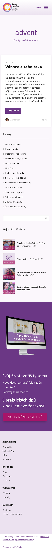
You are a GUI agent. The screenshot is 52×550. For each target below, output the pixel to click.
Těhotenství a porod (14, 192)
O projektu (7, 447)
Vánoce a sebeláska (23, 67)
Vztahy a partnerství (14, 197)
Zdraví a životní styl (13, 202)
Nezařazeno (10, 168)
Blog (5, 472)
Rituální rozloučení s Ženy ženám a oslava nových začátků (31, 244)
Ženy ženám (15, 120)
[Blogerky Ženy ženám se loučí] (9, 259)
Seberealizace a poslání (15, 177)
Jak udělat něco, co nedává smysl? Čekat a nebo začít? (31, 273)
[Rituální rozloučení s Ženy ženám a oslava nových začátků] (9, 244)
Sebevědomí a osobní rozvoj (18, 182)
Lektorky (6, 497)
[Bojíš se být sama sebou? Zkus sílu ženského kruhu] (9, 288)
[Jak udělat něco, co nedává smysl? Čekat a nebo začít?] (9, 274)
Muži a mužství (12, 163)
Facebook (7, 476)
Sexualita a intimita (13, 187)
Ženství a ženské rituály (15, 206)
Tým (5, 455)
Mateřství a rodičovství (15, 154)
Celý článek (13, 110)
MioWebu (18, 547)
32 (46, 120)
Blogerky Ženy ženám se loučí (29, 259)
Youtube (6, 480)
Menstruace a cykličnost (16, 158)
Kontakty (7, 459)
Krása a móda (11, 149)
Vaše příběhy (8, 451)
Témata (6, 493)
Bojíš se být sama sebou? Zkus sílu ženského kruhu (31, 288)
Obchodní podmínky (25, 539)
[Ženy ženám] (11, 7)
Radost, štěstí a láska (14, 173)
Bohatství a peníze (13, 144)
